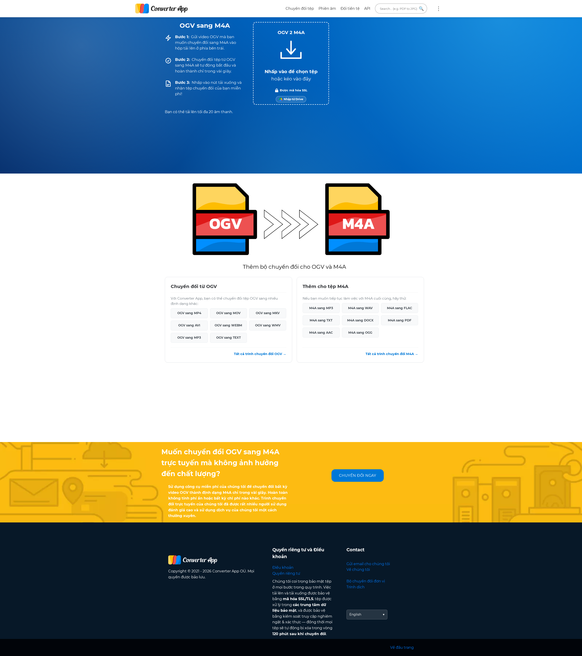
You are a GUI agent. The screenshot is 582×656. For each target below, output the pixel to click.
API (367, 8)
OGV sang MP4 (189, 313)
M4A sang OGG (360, 332)
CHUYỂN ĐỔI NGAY (357, 475)
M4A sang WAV (360, 308)
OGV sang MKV (268, 313)
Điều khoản (283, 567)
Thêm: (438, 8)
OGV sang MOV (228, 313)
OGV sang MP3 (189, 337)
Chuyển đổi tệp (300, 8)
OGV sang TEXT (228, 337)
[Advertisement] (291, 405)
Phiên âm (327, 8)
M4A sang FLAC (399, 308)
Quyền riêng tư (286, 573)
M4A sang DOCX (360, 320)
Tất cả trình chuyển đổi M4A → (392, 354)
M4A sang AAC (321, 332)
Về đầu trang (402, 647)
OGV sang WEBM (228, 325)
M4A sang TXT (321, 320)
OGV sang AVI (189, 325)
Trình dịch (355, 587)
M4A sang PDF (399, 320)
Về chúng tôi (358, 569)
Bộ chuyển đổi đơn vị (365, 581)
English (355, 614)
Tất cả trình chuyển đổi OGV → (260, 354)
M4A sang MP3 (321, 308)
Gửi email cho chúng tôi (368, 564)
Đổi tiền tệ (350, 8)
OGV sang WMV (268, 325)
